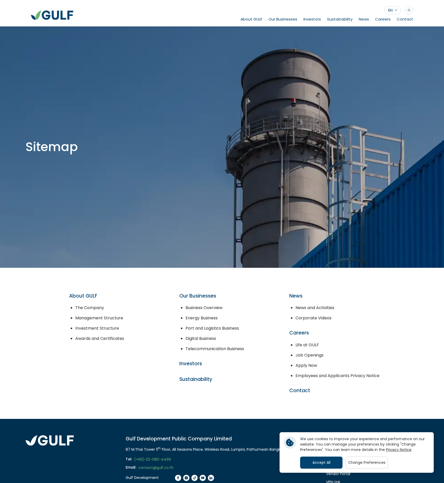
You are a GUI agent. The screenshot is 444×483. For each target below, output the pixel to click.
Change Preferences (366, 462)
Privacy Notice (398, 449)
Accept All (321, 462)
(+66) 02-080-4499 (152, 459)
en (390, 10)
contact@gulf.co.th (155, 467)
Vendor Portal (338, 473)
